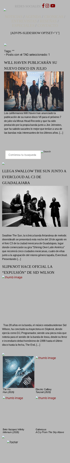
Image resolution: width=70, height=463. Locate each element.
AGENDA (33, 17)
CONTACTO (47, 25)
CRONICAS (53, 17)
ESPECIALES (23, 25)
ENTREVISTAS (24, 21)
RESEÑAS (48, 21)
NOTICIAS (13, 17)
